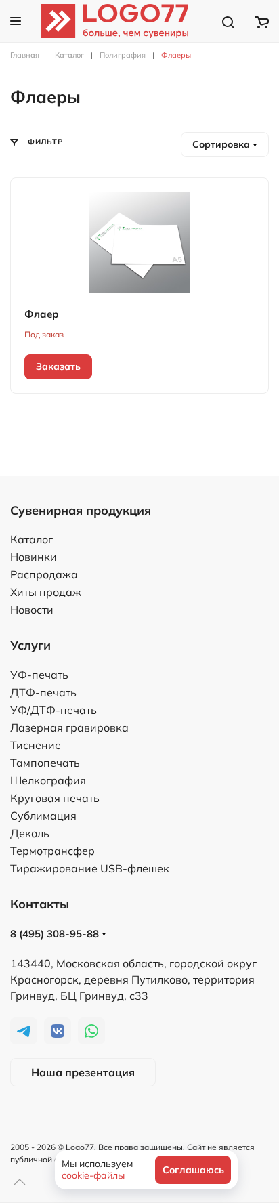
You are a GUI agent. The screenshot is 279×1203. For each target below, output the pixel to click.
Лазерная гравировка (69, 727)
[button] (15, 21)
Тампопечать (45, 762)
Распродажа (44, 574)
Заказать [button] (58, 366)
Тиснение (35, 745)
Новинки (33, 557)
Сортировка (222, 144)
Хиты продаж (45, 592)
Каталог (31, 539)
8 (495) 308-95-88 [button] (56, 933)
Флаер (41, 314)
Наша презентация (83, 1072)
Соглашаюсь (193, 1170)
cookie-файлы (93, 1175)
